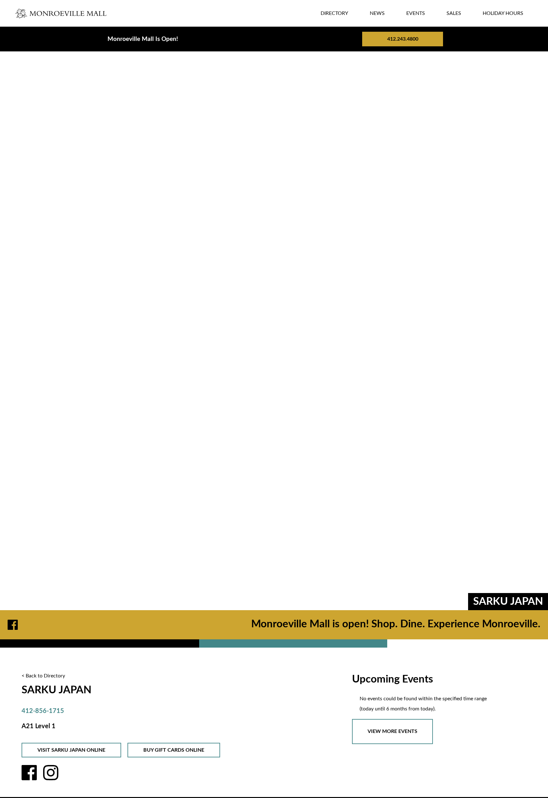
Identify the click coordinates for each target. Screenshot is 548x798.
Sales (454, 13)
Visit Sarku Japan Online (71, 750)
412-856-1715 (43, 711)
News (377, 13)
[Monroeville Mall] (61, 13)
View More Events (392, 731)
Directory (334, 13)
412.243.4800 (402, 39)
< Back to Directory (43, 675)
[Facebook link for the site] (14, 624)
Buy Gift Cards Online (173, 750)
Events (415, 13)
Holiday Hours (503, 13)
